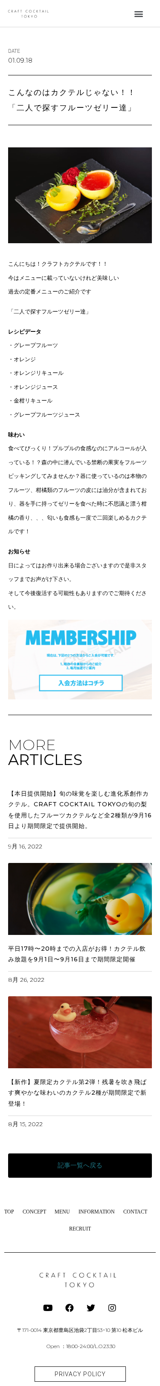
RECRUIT (80, 1229)
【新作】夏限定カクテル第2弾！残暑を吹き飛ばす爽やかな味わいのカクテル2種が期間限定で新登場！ (77, 1092)
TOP (9, 1212)
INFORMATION (97, 1212)
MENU (62, 1212)
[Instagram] (112, 1308)
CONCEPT (34, 1212)
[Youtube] (48, 1308)
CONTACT (135, 1212)
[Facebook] (69, 1308)
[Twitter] (90, 1308)
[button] (139, 13)
